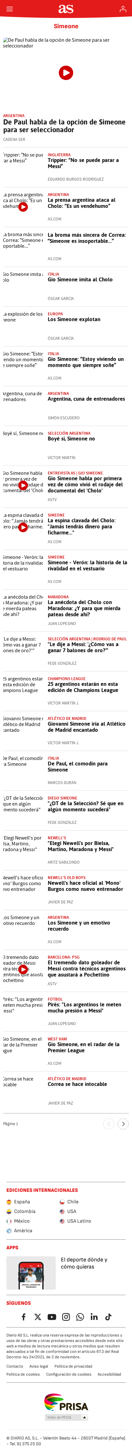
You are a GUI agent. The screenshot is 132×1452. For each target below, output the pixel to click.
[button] (67, 1417)
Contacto (14, 1366)
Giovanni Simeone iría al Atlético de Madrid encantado (87, 727)
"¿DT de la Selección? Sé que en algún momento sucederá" (85, 806)
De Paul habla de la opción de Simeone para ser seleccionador (64, 126)
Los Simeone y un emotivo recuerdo (79, 925)
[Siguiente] (123, 1124)
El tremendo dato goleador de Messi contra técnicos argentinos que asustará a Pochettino (87, 968)
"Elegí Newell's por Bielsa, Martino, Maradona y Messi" (81, 846)
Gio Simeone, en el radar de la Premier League (84, 1047)
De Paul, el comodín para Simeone (78, 766)
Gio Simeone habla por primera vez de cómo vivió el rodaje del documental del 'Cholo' (85, 484)
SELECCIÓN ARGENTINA (69, 433)
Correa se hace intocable (77, 1084)
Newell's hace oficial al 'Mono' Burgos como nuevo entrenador (85, 886)
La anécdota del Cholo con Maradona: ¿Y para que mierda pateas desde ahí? (84, 608)
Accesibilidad (109, 1374)
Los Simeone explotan (74, 319)
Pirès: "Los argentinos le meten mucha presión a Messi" (84, 1007)
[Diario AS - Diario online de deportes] (66, 9)
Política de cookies (23, 1374)
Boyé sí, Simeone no (71, 438)
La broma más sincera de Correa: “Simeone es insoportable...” (87, 238)
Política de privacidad (73, 1366)
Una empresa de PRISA (66, 1402)
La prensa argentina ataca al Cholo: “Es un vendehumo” (81, 203)
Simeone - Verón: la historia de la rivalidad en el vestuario (87, 565)
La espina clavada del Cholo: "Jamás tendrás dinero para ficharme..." (82, 526)
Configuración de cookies (68, 1374)
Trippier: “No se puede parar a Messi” (83, 163)
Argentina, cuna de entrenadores (86, 399)
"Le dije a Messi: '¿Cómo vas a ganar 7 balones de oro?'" (83, 647)
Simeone (66, 26)
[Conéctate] (123, 9)
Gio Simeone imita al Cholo (80, 279)
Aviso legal (38, 1366)
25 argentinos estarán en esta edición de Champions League (83, 687)
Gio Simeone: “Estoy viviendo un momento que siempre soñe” (86, 362)
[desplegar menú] (9, 8)
